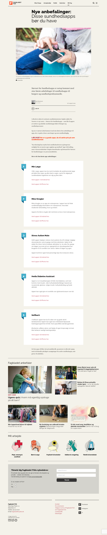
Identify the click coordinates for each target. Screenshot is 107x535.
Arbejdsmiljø (47, 3)
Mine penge (37, 3)
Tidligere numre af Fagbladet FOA (65, 508)
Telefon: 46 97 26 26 (14, 510)
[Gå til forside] (15, 3)
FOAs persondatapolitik (35, 476)
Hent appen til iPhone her (40, 184)
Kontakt (57, 504)
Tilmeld (66, 480)
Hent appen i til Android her (41, 180)
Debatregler (58, 513)
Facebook (85, 504)
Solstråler (62, 3)
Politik (55, 3)
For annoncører (59, 506)
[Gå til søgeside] (94, 3)
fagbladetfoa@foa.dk (18, 511)
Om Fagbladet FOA (60, 510)
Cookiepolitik (58, 511)
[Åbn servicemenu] (97, 3)
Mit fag (70, 3)
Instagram (85, 508)
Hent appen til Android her (40, 216)
